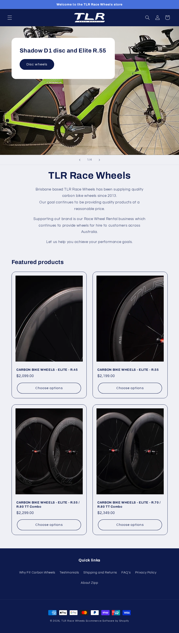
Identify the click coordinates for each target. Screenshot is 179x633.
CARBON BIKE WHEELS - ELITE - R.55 (128, 370)
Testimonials (69, 572)
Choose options (49, 388)
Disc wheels (36, 64)
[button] (10, 17)
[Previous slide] (79, 160)
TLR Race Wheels (73, 621)
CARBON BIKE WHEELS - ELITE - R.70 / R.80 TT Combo (129, 504)
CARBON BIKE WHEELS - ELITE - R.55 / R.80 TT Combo (48, 504)
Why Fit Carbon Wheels (37, 572)
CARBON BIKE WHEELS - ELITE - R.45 (47, 370)
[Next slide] (99, 160)
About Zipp (89, 582)
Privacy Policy (146, 572)
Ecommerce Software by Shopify (107, 621)
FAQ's (126, 572)
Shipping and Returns (100, 572)
